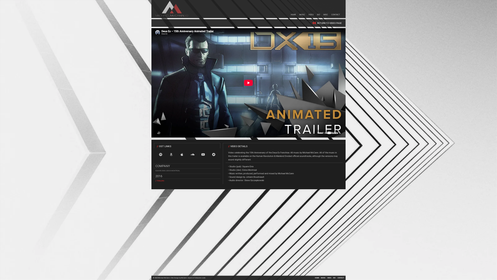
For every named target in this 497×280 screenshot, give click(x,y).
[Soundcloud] (192, 154)
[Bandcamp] (213, 154)
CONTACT (335, 14)
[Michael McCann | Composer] (171, 9)
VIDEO (311, 14)
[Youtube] (203, 154)
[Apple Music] (182, 154)
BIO (318, 14)
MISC (325, 14)
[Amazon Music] (171, 154)
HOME (293, 14)
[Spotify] (160, 154)
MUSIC (302, 14)
